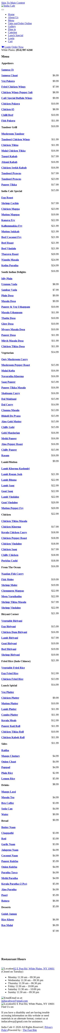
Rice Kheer (7, 919)
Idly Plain (6, 278)
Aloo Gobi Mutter (11, 421)
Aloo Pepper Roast (12, 444)
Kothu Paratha (9, 265)
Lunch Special (15, 35)
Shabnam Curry (10, 393)
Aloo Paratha (8, 889)
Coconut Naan (9, 855)
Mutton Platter (9, 703)
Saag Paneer (8, 382)
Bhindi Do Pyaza (10, 415)
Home (11, 14)
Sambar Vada (9, 289)
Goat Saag (7, 491)
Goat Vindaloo (9, 502)
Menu (11, 20)
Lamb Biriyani (9, 637)
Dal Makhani (8, 398)
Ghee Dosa (7, 323)
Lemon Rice (8, 778)
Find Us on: (7, 1006)
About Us (13, 17)
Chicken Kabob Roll (12, 737)
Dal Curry (7, 404)
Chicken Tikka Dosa (13, 346)
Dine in (12, 29)
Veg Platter (7, 692)
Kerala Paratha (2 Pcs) (14, 883)
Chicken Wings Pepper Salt (16, 92)
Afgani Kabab (9, 162)
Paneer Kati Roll (10, 726)
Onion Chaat (8, 761)
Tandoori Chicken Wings (15, 139)
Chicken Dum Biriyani (14, 632)
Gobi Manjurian (10, 432)
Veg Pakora (8, 81)
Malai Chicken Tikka (13, 150)
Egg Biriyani (8, 626)
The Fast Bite (30, 1030)
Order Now (18, 47)
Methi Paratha (9, 878)
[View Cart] (2, 47)
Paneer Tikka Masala (13, 387)
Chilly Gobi (7, 427)
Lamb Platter (8, 709)
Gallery (12, 26)
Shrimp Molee (9, 585)
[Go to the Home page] (8, 5)
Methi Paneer (9, 438)
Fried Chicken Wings (13, 86)
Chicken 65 (7, 109)
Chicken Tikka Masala (14, 521)
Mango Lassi (8, 791)
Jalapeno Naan (9, 849)
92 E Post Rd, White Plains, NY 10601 (33, 968)
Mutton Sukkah (10, 231)
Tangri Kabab (9, 156)
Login (11, 38)
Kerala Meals (8, 720)
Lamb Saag (7, 485)
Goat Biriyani (9, 643)
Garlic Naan (8, 844)
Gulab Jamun (9, 913)
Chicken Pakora (10, 103)
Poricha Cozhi (9, 560)
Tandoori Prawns (11, 173)
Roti (3, 838)
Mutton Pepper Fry (12, 508)
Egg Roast (7, 197)
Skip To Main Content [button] (13, 2)
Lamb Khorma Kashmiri (15, 468)
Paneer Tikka (9, 184)
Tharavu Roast (9, 254)
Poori (4, 895)
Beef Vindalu (8, 248)
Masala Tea (7, 797)
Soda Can (6, 808)
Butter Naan (8, 827)
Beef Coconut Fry (11, 237)
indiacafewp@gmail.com (14, 1000)
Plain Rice (7, 773)
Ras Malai (7, 925)
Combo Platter (9, 714)
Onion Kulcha (9, 866)
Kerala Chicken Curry (14, 532)
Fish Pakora (8, 120)
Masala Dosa (8, 301)
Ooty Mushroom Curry (14, 359)
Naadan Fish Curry (12, 573)
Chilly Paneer (9, 449)
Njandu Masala (10, 259)
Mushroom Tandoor (12, 133)
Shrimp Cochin (10, 203)
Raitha (5, 750)
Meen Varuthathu (11, 596)
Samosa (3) (7, 69)
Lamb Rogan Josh (11, 474)
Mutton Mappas (10, 214)
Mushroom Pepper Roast (15, 365)
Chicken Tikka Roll (12, 731)
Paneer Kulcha (9, 861)
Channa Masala (10, 410)
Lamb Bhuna (8, 479)
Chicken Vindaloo (11, 543)
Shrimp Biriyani (10, 654)
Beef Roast (7, 242)
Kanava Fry (8, 220)
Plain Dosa (7, 295)
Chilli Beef (7, 115)
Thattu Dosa (8, 318)
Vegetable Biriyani (11, 620)
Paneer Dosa (8, 335)
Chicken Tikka (9, 145)
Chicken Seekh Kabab (14, 167)
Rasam (5, 455)
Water (4, 814)
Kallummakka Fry (11, 225)
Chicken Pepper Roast (14, 538)
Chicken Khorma (11, 526)
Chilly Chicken (9, 555)
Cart (10, 41)
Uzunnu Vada (9, 284)
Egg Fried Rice (9, 673)
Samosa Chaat (9, 75)
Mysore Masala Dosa (13, 329)
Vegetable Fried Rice (13, 667)
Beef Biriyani (8, 649)
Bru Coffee (7, 803)
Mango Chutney (10, 756)
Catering (12, 32)
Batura (5, 900)
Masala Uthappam (11, 312)
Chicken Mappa (10, 208)
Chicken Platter (10, 697)
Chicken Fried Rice (12, 679)
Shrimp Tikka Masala (13, 602)
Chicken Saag (9, 549)
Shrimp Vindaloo (11, 607)
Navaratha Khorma (12, 376)
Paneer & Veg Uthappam (15, 306)
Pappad (5, 767)
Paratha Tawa (9, 872)
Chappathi (7, 833)
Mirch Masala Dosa (12, 340)
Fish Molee (7, 579)
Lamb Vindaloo (10, 496)
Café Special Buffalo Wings (16, 98)
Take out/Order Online (20, 23)
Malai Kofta (8, 370)
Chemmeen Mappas (12, 590)
